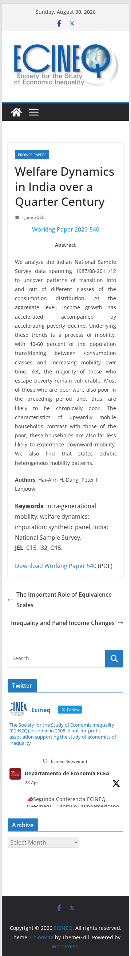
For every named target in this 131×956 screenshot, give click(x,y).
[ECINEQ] (16, 112)
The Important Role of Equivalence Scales (64, 600)
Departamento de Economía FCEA (67, 773)
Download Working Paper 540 (55, 566)
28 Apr (31, 783)
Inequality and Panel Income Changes (63, 623)
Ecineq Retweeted (69, 761)
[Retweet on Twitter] (45, 761)
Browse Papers (32, 154)
